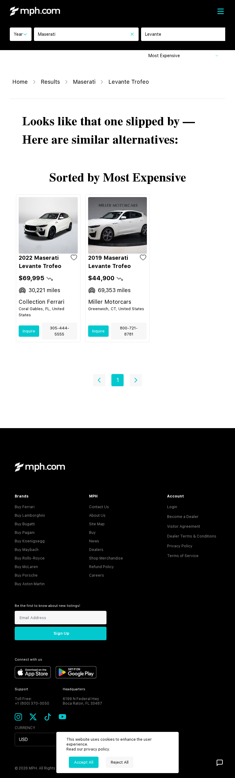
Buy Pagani (25, 532)
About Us (97, 515)
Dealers (96, 550)
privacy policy (96, 749)
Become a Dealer (183, 517)
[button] (99, 380)
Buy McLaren (26, 567)
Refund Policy (101, 567)
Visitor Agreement (183, 526)
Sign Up (61, 633)
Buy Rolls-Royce (30, 558)
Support (21, 689)
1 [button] (117, 380)
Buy (92, 532)
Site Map (97, 524)
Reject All (120, 762)
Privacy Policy (179, 546)
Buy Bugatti (25, 524)
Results (50, 82)
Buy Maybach (27, 550)
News (94, 541)
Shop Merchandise (106, 558)
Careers (96, 575)
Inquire (29, 331)
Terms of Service (183, 556)
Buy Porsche (26, 575)
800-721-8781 (129, 331)
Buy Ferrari (25, 507)
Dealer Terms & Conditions (191, 536)
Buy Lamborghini (30, 515)
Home (20, 82)
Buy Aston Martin (30, 584)
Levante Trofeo (128, 82)
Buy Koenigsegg (30, 541)
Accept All (83, 762)
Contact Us (99, 507)
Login (172, 507)
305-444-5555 (59, 331)
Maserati (84, 82)
